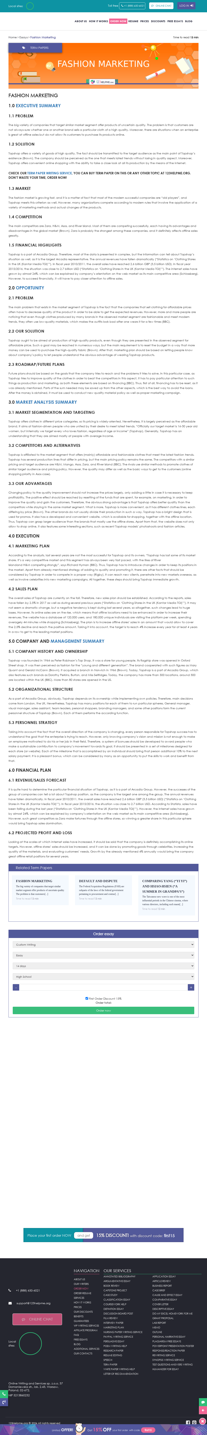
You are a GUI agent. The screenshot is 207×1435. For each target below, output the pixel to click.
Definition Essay (114, 1308)
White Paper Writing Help (119, 1369)
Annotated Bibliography (119, 1276)
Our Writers (81, 1283)
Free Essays (175, 21)
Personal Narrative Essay (168, 1336)
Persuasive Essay (114, 1341)
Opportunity (30, 287)
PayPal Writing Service (118, 1336)
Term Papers (39, 47)
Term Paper (110, 1364)
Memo (156, 1327)
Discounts (158, 21)
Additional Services (86, 1348)
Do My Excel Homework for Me (172, 1313)
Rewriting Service (163, 1355)
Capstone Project (115, 1290)
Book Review (111, 1285)
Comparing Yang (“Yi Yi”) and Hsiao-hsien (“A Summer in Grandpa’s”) (164, 886)
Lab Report (159, 1322)
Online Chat (41, 1319)
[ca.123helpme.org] (40, 6)
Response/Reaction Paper (168, 1350)
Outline (157, 1332)
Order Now (118, 21)
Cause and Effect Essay (167, 1295)
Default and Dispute (98, 881)
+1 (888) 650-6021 (134, 5)
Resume (133, 21)
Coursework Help (115, 1304)
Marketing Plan (114, 1327)
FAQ (76, 1334)
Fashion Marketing (34, 881)
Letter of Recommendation (121, 1373)
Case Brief (158, 1290)
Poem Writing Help (115, 1346)
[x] (103, 1428)
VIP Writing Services (86, 1325)
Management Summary (78, 641)
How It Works (98, 21)
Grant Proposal (163, 1318)
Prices (144, 21)
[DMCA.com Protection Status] (38, 1405)
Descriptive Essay (163, 1308)
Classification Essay (117, 1299)
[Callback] (4, 1402)
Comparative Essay (164, 1299)
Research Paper (113, 1350)
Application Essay (164, 1276)
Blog (188, 21)
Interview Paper (113, 1322)
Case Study (110, 1295)
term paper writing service (49, 173)
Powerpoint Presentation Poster (173, 1346)
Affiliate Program (85, 1330)
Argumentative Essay (117, 1281)
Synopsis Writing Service (168, 1359)
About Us (81, 21)
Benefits (78, 1316)
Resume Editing (113, 1355)
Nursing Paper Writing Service (123, 1332)
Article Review (161, 1281)
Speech (108, 1359)
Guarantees (81, 1321)
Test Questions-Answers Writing (172, 1364)
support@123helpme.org (33, 1303)
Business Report (162, 1285)
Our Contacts (83, 1353)
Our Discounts (83, 1311)
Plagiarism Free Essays (166, 1341)
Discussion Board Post (118, 1313)
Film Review (111, 1318)
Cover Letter (160, 1304)
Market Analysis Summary (46, 402)
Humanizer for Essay (165, 1369)
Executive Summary (38, 105)
